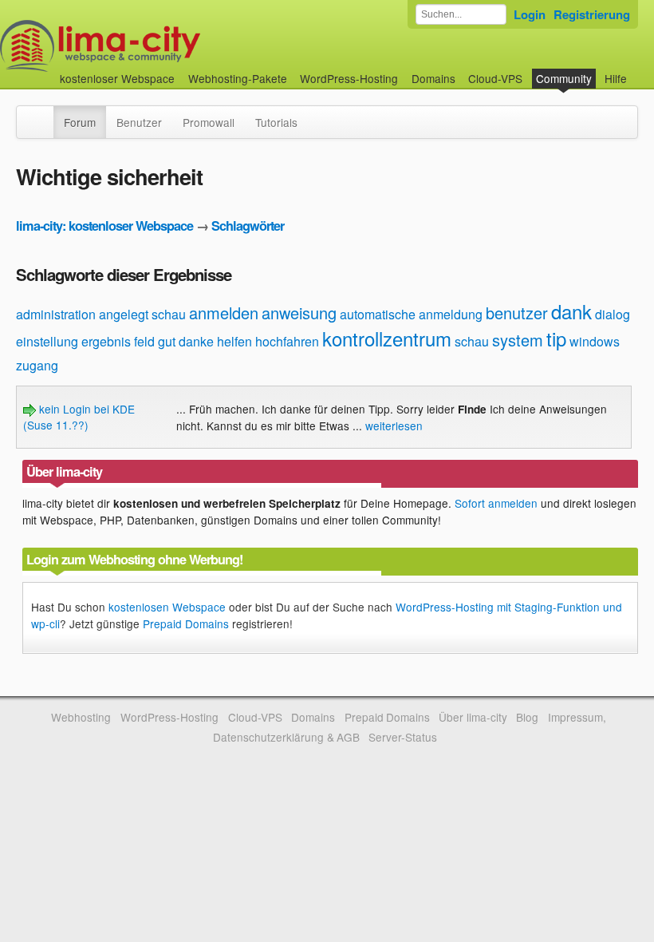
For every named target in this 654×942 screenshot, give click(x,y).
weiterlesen (394, 425)
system (517, 339)
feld (144, 341)
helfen (234, 341)
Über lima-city (472, 717)
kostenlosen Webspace (167, 607)
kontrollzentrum (386, 338)
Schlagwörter (247, 225)
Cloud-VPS (495, 78)
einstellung (47, 341)
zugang (37, 365)
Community (564, 78)
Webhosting (81, 717)
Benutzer (139, 122)
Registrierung (592, 14)
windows (594, 341)
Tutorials (276, 122)
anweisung (299, 312)
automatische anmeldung (411, 314)
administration (56, 314)
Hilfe (616, 78)
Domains (433, 78)
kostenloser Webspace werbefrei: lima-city (159, 46)
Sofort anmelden (496, 503)
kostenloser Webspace (117, 78)
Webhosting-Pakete (237, 78)
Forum (80, 122)
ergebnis (106, 341)
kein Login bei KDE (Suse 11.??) (79, 417)
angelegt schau (142, 314)
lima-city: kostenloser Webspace (104, 225)
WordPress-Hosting (349, 78)
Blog (527, 717)
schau (472, 341)
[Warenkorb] (640, 71)
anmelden (223, 312)
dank (571, 311)
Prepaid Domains (186, 623)
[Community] (43, 114)
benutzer (517, 312)
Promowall (208, 122)
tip (556, 338)
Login (530, 14)
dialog (612, 314)
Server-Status (402, 737)
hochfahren (287, 341)
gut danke (186, 341)
